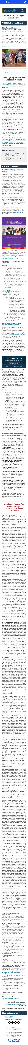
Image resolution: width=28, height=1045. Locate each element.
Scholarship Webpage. (18, 334)
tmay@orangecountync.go (18, 908)
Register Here (11, 135)
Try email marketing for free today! (14, 1042)
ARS (8, 174)
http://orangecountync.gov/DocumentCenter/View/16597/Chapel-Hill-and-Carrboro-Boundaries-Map (14, 686)
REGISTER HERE (6, 47)
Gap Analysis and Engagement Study (12, 971)
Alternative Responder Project (12, 138)
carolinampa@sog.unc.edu (15, 1035)
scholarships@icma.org (10, 293)
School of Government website (13, 1019)
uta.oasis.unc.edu (12, 455)
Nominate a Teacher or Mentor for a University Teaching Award (14, 434)
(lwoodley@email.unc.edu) (15, 463)
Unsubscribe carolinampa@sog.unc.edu (14, 1032)
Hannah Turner (6, 145)
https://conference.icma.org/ (10, 258)
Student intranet (9, 1017)
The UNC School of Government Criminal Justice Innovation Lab (13, 83)
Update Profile (8, 1033)
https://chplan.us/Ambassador (10, 998)
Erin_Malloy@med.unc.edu (10, 467)
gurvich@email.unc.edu (9, 461)
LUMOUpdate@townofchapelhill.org (15, 1004)
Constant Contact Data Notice (17, 1033)
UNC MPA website (10, 1016)
